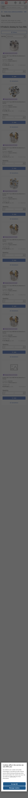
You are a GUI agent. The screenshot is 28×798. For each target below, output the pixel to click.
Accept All (14, 784)
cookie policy (12, 776)
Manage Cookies (14, 788)
